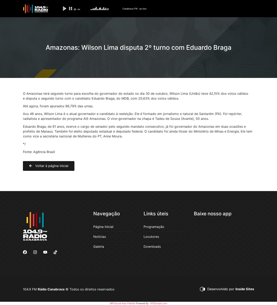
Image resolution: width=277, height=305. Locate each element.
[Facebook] (25, 252)
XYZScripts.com (158, 303)
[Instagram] (35, 252)
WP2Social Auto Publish (122, 303)
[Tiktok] (55, 252)
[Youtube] (45, 252)
